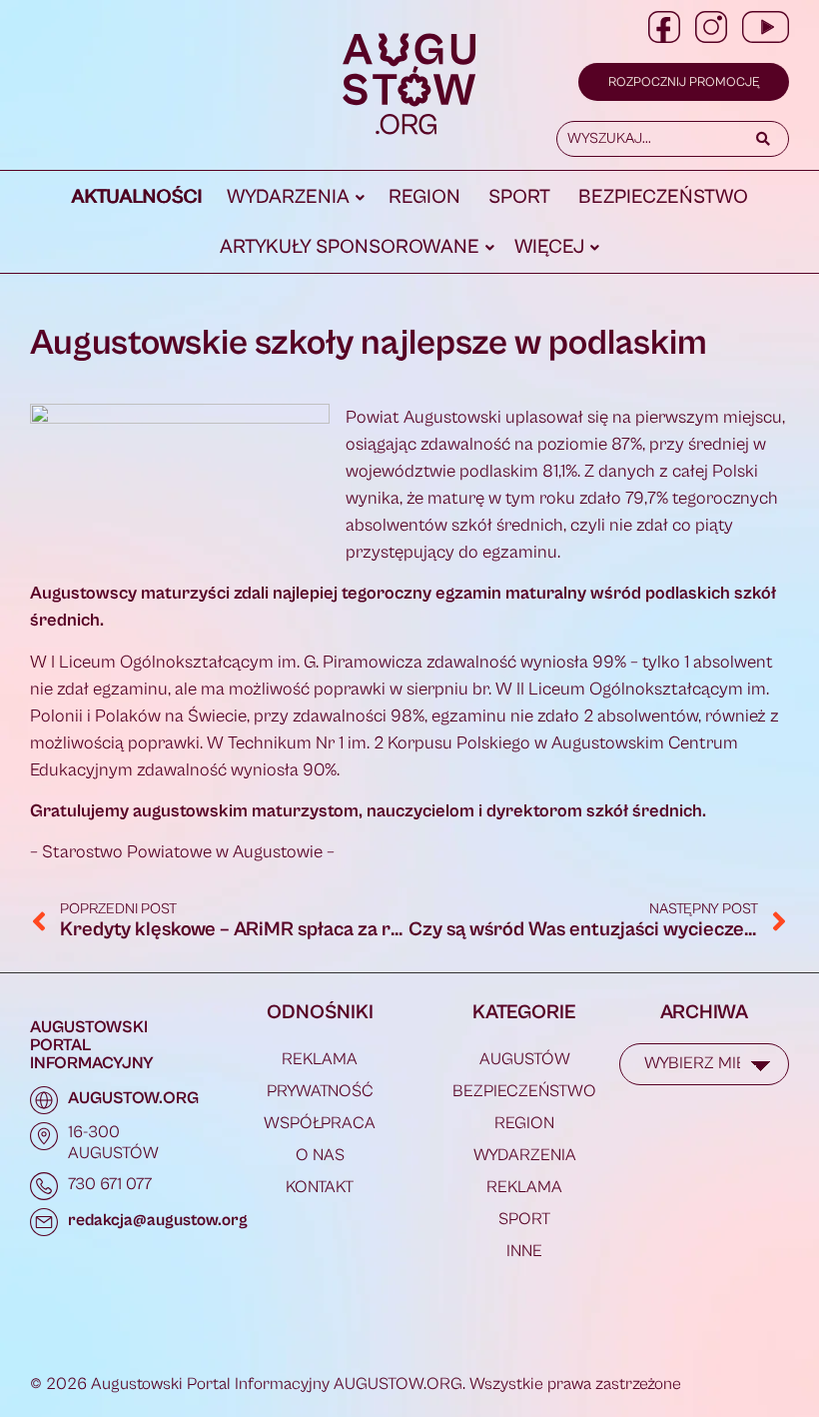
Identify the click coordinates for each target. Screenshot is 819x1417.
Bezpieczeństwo (663, 197)
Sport (519, 197)
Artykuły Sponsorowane (349, 247)
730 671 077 (110, 1184)
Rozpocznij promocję (683, 82)
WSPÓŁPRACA (320, 1123)
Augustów (524, 1059)
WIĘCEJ (549, 247)
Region (424, 197)
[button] (296, 198)
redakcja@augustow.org (158, 1220)
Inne (524, 1251)
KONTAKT (320, 1187)
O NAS (320, 1155)
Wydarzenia (288, 197)
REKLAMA (320, 1059)
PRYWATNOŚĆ (320, 1091)
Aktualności (137, 197)
